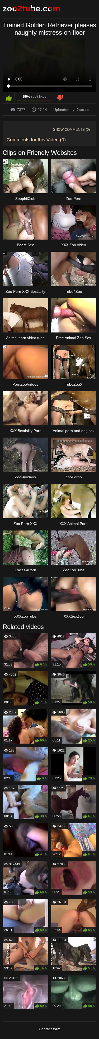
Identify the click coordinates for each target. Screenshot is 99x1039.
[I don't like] (60, 98)
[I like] (9, 98)
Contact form (49, 1029)
